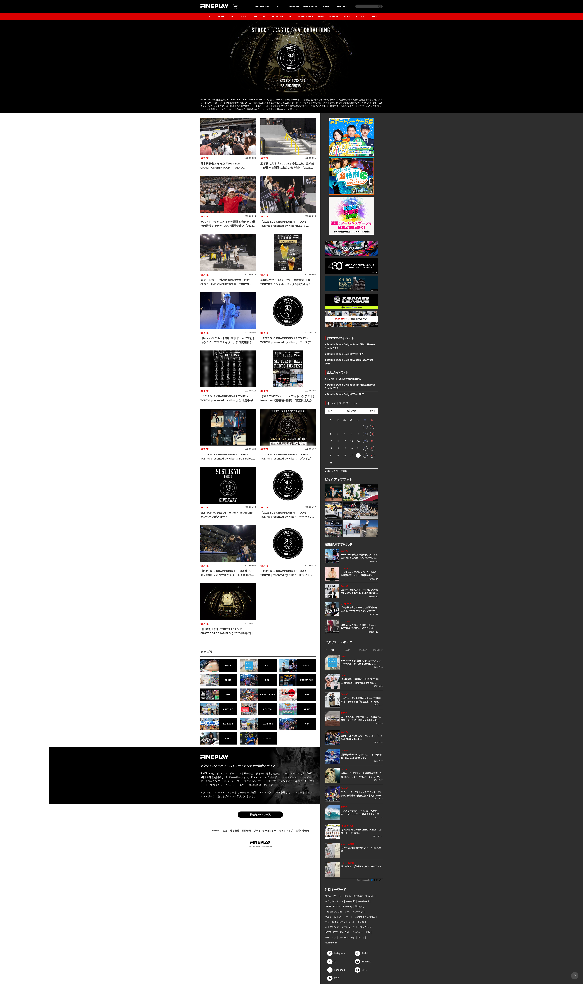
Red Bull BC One (333, 911)
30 (372, 455)
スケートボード (347, 937)
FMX (291, 16)
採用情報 (246, 830)
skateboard (363, 901)
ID (278, 6)
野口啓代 (359, 906)
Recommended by (364, 880)
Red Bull (344, 932)
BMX (265, 16)
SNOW (321, 16)
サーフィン (330, 937)
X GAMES (370, 917)
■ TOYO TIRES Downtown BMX (343, 379)
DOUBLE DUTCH (305, 16)
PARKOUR (333, 16)
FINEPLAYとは (219, 830)
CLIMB (255, 16)
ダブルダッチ (348, 927)
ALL (211, 16)
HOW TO (294, 6)
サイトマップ (286, 830)
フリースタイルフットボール (340, 922)
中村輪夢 (350, 901)
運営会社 (234, 830)
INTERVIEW (262, 6)
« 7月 (330, 411)
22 (365, 448)
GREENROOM (332, 906)
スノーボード (346, 917)
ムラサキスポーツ (334, 901)
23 (372, 448)
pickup (361, 937)
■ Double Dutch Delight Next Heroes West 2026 (349, 362)
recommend (331, 942)
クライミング (364, 927)
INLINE (346, 16)
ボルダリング (332, 927)
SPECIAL (342, 6)
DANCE (243, 16)
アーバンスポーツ (354, 911)
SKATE (221, 16)
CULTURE (359, 16)
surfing (358, 917)
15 (365, 441)
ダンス (360, 922)
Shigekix (369, 896)
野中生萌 (358, 896)
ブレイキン (357, 932)
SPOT (326, 6)
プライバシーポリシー (265, 830)
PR (335, 896)
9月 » (373, 411)
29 (365, 455)
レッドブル (345, 896)
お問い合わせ (302, 830)
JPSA (328, 896)
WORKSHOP (310, 6)
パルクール (330, 917)
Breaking (347, 906)
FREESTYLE (277, 16)
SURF (232, 16)
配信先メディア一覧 (260, 814)
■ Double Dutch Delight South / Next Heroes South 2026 (350, 346)
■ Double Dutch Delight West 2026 (344, 354)
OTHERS (373, 16)
